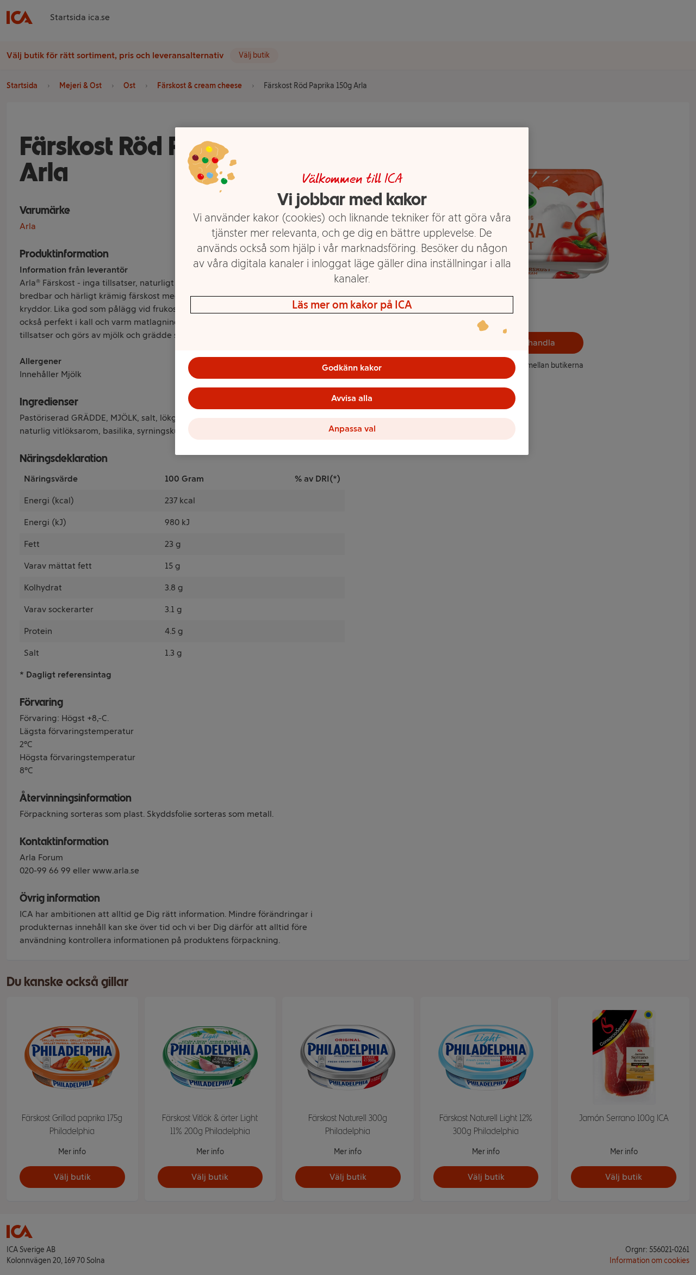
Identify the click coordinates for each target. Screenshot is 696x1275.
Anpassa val (352, 428)
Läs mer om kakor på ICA (352, 304)
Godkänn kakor (352, 367)
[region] (352, 291)
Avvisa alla (351, 398)
